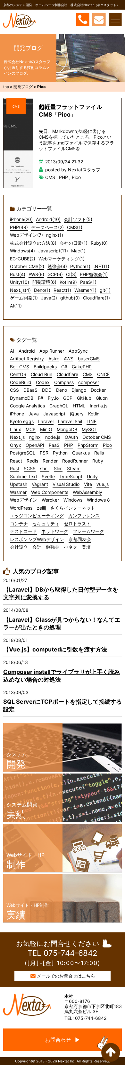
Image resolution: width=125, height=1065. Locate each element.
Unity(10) (19, 282)
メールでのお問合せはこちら (66, 976)
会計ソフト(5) (78, 219)
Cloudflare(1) (96, 297)
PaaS (54, 445)
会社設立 (19, 547)
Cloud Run (41, 374)
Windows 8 (98, 500)
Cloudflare (67, 374)
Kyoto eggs (22, 421)
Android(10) (48, 219)
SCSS (30, 468)
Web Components (49, 492)
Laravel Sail (70, 421)
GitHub (84, 398)
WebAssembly (87, 492)
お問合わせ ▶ (62, 1039)
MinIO (46, 429)
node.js (52, 437)
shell (44, 468)
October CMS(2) (27, 266)
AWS (68, 358)
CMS (16, 106)
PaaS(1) (88, 282)
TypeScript (70, 476)
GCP (67, 398)
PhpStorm (88, 445)
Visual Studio (66, 484)
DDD (47, 390)
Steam (73, 468)
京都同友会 (80, 539)
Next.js (17, 437)
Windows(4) (22, 250)
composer (88, 382)
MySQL (89, 429)
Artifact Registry (27, 358)
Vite (88, 484)
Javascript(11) (53, 250)
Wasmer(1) (85, 290)
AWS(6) (36, 274)
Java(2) (49, 297)
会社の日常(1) (74, 243)
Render (50, 460)
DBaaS (30, 390)
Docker (98, 390)
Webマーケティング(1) (61, 258)
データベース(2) (47, 227)
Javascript (54, 413)
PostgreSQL (22, 452)
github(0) (70, 297)
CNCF (103, 374)
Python (60, 452)
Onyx (15, 445)
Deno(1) (42, 290)
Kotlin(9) (68, 282)
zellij (41, 508)
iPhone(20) (21, 219)
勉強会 (52, 547)
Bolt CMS (19, 366)
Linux (15, 429)
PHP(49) (19, 227)
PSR (44, 452)
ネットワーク (54, 531)
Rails (99, 452)
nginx (35, 437)
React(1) (62, 290)
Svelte (48, 476)
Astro (53, 358)
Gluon (102, 398)
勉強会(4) (57, 266)
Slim (58, 468)
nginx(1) (54, 235)
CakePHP (82, 366)
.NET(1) (101, 266)
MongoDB (67, 429)
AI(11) (16, 305)
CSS (14, 390)
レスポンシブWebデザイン (37, 539)
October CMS (96, 437)
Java (34, 413)
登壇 (86, 547)
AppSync (78, 351)
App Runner (51, 351)
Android (27, 351)
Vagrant (40, 484)
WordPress (21, 508)
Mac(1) (78, 250)
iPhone (17, 413)
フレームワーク (88, 531)
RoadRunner (75, 460)
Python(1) (80, 266)
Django (78, 390)
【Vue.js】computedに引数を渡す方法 (55, 649)
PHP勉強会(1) (94, 274)
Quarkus (81, 452)
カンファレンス (84, 515)
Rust (14, 468)
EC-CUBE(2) (22, 258)
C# (64, 366)
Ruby (97, 460)
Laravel (46, 421)
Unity (92, 476)
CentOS (18, 374)
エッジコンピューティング (37, 515)
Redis (32, 460)
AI (12, 351)
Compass (64, 382)
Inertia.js (98, 405)
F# (40, 398)
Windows (72, 500)
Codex (43, 382)
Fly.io (53, 398)
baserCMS (89, 358)
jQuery (77, 413)
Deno (61, 390)
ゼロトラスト (77, 523)
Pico (76, 177)
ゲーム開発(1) (24, 297)
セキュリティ (45, 523)
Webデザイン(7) (26, 235)
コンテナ (19, 523)
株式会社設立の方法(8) (33, 243)
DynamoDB (21, 398)
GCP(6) (55, 274)
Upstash (18, 484)
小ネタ (70, 547)
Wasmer (18, 492)
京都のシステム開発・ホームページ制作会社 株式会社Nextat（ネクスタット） (61, 5)
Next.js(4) (20, 290)
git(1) (105, 290)
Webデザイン (23, 500)
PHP (63, 177)
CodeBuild (20, 382)
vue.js (102, 484)
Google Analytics (27, 405)
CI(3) (71, 274)
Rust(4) (17, 274)
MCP (31, 429)
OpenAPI (35, 445)
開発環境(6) (44, 282)
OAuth (71, 437)
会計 (36, 547)
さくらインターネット (72, 508)
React (16, 460)
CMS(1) (74, 227)
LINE (91, 421)
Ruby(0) (99, 243)
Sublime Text (23, 476)
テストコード (23, 531)
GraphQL (58, 405)
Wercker (50, 500)
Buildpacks (45, 366)
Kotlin (93, 413)
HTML (79, 405)
